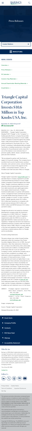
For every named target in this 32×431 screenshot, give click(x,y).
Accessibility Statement (11, 343)
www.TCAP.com (22, 177)
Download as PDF (8, 125)
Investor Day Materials (8, 79)
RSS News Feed (8, 333)
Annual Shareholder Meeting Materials (13, 83)
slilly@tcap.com (15, 300)
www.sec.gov (24, 279)
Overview (4, 65)
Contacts (6, 328)
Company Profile (9, 323)
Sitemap (6, 338)
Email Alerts (5, 88)
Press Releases (6, 70)
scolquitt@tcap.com (16, 294)
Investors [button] (17, 52)
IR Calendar (5, 74)
